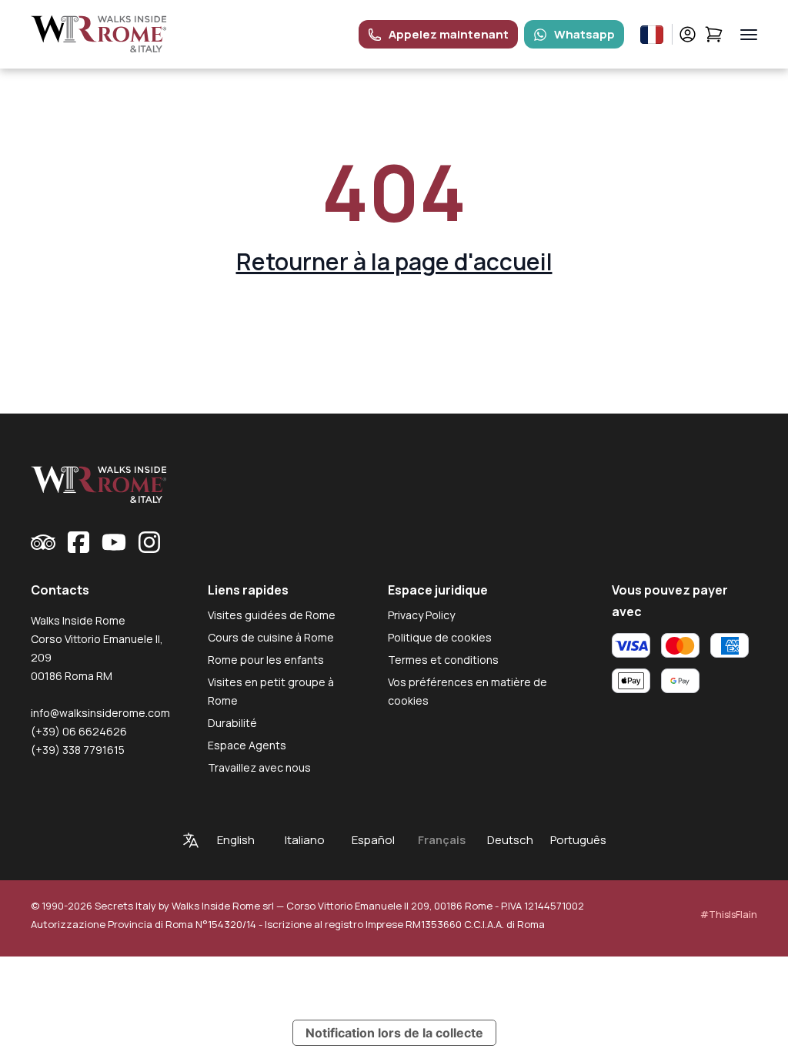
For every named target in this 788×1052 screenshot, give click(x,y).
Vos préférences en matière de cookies (467, 691)
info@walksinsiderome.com (100, 712)
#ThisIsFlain (728, 914)
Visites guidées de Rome (272, 615)
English (236, 840)
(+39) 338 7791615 (78, 749)
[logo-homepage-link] (99, 34)
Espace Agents (247, 745)
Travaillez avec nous (259, 767)
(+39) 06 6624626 (79, 731)
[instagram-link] (149, 542)
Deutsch (510, 840)
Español (373, 840)
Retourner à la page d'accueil (394, 261)
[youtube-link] (114, 542)
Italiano (305, 840)
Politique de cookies (440, 637)
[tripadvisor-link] (43, 542)
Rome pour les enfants (266, 659)
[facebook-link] (78, 542)
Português (578, 840)
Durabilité (232, 722)
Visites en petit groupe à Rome (271, 691)
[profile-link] (687, 34)
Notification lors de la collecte (394, 1032)
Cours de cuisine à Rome (271, 637)
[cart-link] (713, 34)
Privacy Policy (421, 615)
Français (442, 840)
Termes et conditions (443, 659)
